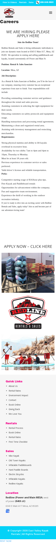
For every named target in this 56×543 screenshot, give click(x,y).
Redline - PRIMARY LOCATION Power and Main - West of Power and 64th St (24, 228)
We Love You (15, 413)
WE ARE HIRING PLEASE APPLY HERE (28, 33)
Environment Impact (18, 395)
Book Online (15, 404)
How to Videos (10, 2)
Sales (31, 2)
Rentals (23, 2)
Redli (11, 483)
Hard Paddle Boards (18, 469)
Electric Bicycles (16, 474)
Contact (12, 400)
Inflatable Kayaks (17, 478)
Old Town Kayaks (17, 460)
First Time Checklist (18, 441)
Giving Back (14, 409)
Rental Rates (15, 390)
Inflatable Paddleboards (20, 465)
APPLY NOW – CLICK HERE (28, 246)
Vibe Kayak (14, 455)
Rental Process (16, 428)
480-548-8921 (46, 2)
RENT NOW (5, 541)
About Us (13, 386)
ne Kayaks (18, 483)
